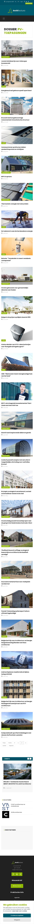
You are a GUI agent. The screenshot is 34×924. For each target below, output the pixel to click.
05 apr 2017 (5, 206)
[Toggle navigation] (3, 18)
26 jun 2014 (5, 495)
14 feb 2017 (5, 233)
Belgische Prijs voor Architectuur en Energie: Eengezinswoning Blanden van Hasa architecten (16, 643)
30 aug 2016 (5, 262)
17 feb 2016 (5, 407)
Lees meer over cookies (19, 911)
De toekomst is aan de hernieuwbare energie (17, 231)
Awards (4, 313)
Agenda (17, 897)
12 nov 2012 (5, 615)
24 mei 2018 (5, 65)
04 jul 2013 (5, 586)
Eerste (10, 742)
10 (21, 742)
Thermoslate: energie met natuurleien (14, 204)
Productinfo (5, 199)
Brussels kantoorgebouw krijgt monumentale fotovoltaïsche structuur (15, 119)
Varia (3, 86)
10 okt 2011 (5, 737)
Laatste (4, 745)
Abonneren (17, 886)
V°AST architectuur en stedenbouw (18, 805)
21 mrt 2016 (5, 319)
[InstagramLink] (29, 1)
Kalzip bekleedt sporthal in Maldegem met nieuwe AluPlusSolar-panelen (16, 734)
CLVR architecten (16, 812)
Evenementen (6, 172)
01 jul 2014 (5, 466)
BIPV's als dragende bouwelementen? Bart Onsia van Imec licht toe (16, 404)
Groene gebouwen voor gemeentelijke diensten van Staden (14, 289)
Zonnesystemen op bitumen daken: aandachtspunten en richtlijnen (13, 148)
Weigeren (17, 920)
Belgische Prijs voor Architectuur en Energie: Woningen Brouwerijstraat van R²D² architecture (16, 703)
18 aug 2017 (5, 178)
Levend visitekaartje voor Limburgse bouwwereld (14, 62)
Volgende (11, 745)
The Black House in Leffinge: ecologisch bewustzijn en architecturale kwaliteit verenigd (15, 552)
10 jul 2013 (5, 525)
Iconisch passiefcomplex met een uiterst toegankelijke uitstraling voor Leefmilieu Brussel (15, 462)
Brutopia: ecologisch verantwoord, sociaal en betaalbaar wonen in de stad (16, 492)
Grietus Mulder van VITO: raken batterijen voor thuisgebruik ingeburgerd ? (16, 346)
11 (25, 742)
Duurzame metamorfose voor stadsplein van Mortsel (15, 583)
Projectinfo (5, 57)
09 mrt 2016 (5, 348)
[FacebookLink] (25, 1)
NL (15, 1)
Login (21, 1)
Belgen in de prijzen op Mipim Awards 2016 (15, 317)
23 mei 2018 (5, 92)
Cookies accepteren (17, 915)
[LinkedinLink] (27, 1)
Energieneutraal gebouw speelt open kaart (16, 90)
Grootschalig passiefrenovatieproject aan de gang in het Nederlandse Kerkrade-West (16, 522)
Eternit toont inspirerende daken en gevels (16, 433)
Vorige (4, 742)
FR (18, 1)
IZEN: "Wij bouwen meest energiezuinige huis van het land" (16, 375)
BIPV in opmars (6, 176)
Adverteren (29, 3)
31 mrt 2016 (5, 292)
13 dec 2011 (5, 707)
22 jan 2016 (5, 434)
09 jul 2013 (5, 556)
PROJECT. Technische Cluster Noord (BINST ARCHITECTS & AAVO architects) (17, 783)
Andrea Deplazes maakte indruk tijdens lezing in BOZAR (15, 673)
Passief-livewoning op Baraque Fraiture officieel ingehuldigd (15, 612)
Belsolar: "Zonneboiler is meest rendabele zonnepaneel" (16, 259)
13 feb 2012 (5, 647)
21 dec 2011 (5, 676)
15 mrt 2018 (5, 122)
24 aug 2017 (5, 151)
